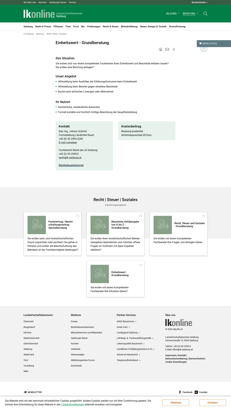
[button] (173, 13)
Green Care (122, 327)
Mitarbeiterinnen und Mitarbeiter (86, 332)
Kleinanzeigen (77, 354)
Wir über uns (30, 2)
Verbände (75, 349)
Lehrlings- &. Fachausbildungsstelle (134, 338)
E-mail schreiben (68, 142)
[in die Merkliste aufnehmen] (203, 48)
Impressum (170, 355)
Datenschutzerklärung (176, 358)
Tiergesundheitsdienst (127, 360)
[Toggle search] (205, 14)
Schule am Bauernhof (127, 354)
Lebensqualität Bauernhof (129, 343)
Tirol (26, 360)
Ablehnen (175, 402)
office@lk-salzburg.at (182, 349)
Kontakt (182, 355)
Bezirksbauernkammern (82, 327)
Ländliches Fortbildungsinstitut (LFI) (134, 349)
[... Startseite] (53, 14)
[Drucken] (160, 49)
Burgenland (29, 327)
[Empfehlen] (167, 49)
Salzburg (28, 349)
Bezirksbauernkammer (71, 165)
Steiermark (29, 354)
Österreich (29, 321)
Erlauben (213, 402)
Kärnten (27, 332)
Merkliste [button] (210, 43)
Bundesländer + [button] (199, 2)
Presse (72, 2)
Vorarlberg (29, 365)
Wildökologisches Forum (83, 360)
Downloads (76, 365)
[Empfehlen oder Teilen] (173, 49)
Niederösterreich (32, 338)
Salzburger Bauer (57, 2)
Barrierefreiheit (197, 358)
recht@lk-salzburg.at (70, 157)
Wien (26, 371)
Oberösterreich (31, 343)
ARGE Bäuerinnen (125, 321)
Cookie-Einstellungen (176, 362)
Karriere (42, 2)
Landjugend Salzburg (127, 332)
